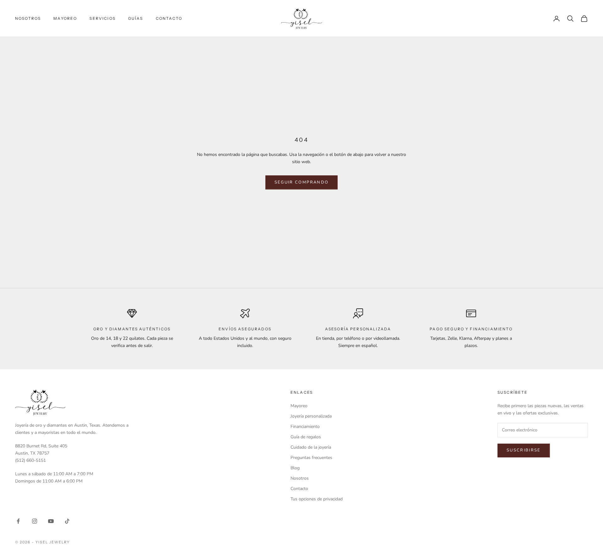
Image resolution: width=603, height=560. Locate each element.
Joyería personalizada (311, 416)
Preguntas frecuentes (311, 458)
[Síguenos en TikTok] (67, 521)
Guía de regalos (306, 437)
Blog (295, 468)
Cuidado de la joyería (311, 447)
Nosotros (28, 18)
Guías (135, 18)
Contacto (169, 18)
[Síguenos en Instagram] (34, 521)
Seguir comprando (301, 182)
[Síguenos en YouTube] (51, 521)
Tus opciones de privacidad (317, 499)
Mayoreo (65, 18)
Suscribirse (524, 450)
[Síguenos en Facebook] (18, 521)
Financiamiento (305, 426)
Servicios (102, 18)
